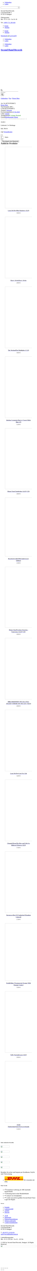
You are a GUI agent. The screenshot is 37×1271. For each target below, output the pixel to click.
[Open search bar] (1, 90)
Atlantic (7, 114)
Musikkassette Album (11, 117)
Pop (10, 98)
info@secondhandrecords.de (9, 1234)
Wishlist (7, 27)
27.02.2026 (16, 112)
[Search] (2, 94)
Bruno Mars (16, 98)
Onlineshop (8, 2)
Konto (6, 26)
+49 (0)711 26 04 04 (8, 1232)
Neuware (9, 110)
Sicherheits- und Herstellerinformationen (13, 119)
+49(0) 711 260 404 (9, 22)
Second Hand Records (11, 50)
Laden (6, 4)
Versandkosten (8, 132)
